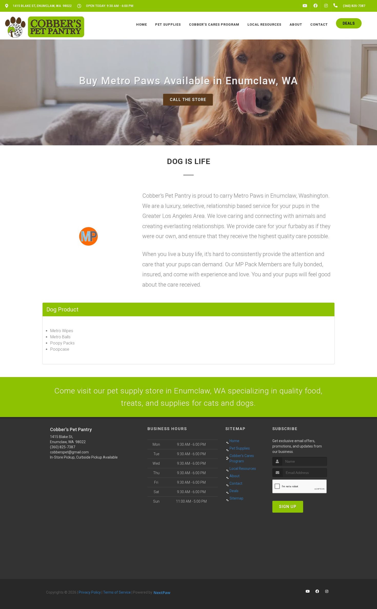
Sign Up (287, 506)
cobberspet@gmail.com (69, 452)
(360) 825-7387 (62, 447)
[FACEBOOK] (315, 6)
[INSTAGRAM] (326, 6)
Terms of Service (117, 592)
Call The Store (188, 99)
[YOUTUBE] (305, 6)
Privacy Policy (90, 592)
